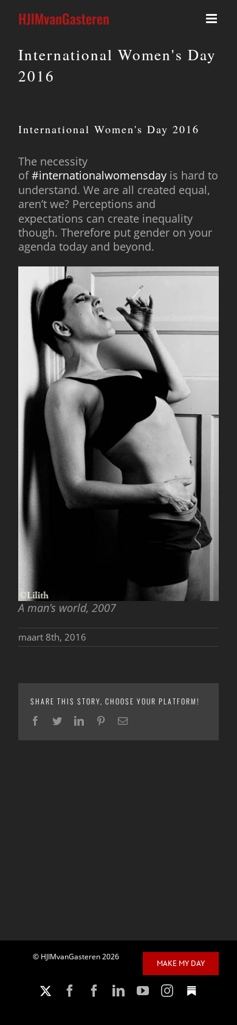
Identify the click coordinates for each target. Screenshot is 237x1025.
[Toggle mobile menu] (212, 18)
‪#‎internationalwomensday (99, 175)
